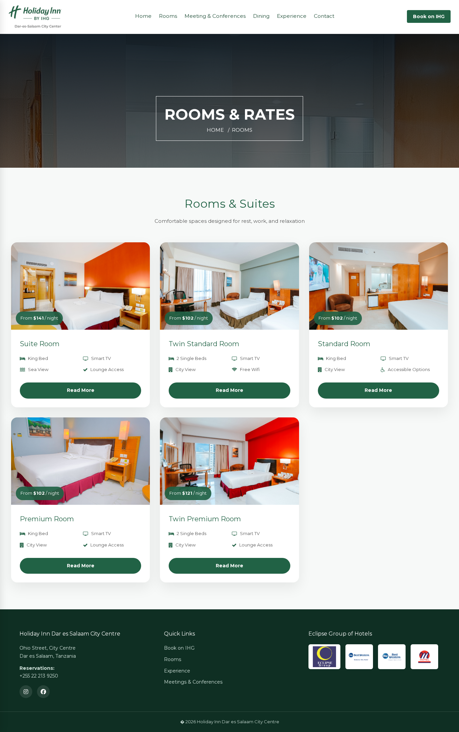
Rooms (168, 16)
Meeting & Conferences (215, 16)
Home (143, 16)
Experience (291, 16)
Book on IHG (429, 16)
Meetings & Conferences (193, 682)
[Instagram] (25, 691)
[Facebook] (43, 691)
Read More (80, 390)
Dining (261, 16)
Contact (324, 16)
